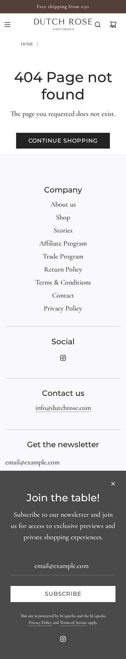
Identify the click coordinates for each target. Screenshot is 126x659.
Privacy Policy (40, 622)
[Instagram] (63, 358)
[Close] (113, 483)
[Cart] (113, 24)
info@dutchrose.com (63, 408)
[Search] (97, 24)
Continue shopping (63, 140)
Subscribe (63, 594)
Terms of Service (73, 622)
